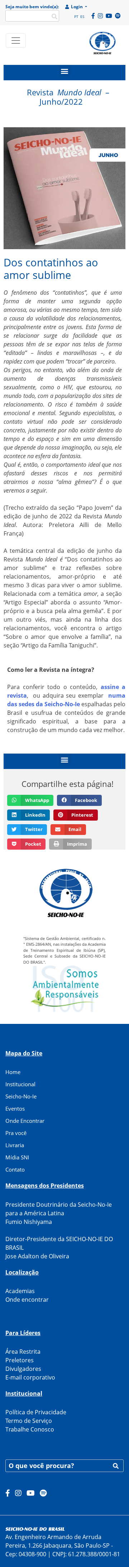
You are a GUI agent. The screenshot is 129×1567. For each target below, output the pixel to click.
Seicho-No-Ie (21, 1096)
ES (82, 16)
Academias (20, 1291)
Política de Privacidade (35, 1412)
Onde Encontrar (24, 1120)
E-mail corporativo (30, 1377)
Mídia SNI (17, 1157)
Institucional (20, 1084)
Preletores (19, 1360)
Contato (15, 1169)
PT (76, 16)
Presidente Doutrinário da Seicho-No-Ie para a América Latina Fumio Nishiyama (58, 1213)
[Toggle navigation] (16, 40)
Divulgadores (23, 1369)
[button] (65, 71)
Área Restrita (22, 1351)
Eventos (15, 1108)
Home (12, 1071)
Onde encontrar (27, 1300)
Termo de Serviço (28, 1421)
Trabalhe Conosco (29, 1429)
